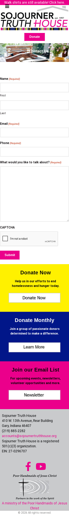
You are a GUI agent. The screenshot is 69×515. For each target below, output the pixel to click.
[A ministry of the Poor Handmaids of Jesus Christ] (34, 485)
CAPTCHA (7, 227)
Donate (34, 36)
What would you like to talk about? (30, 162)
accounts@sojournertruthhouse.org (29, 436)
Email (9, 124)
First (3, 95)
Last (3, 113)
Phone (10, 143)
